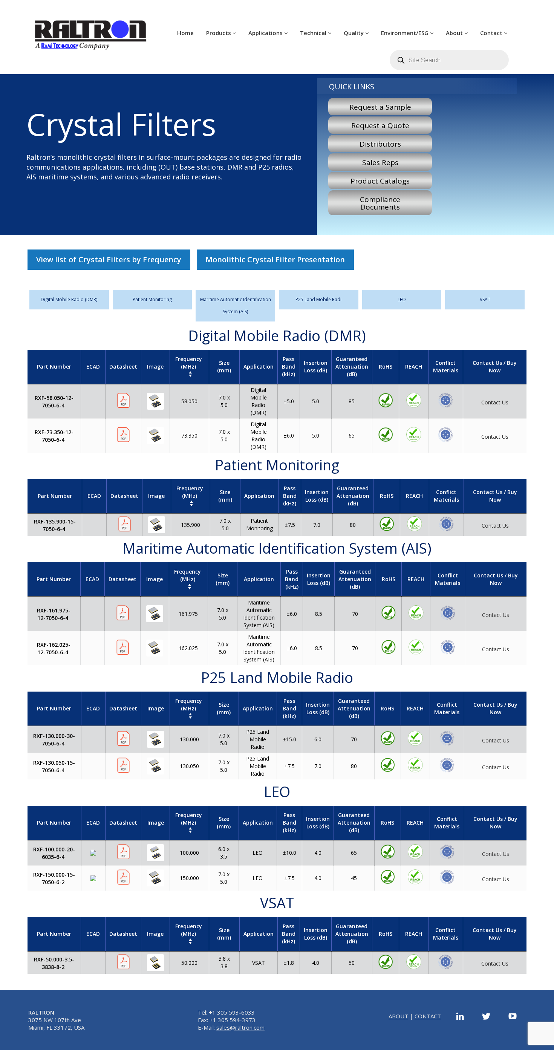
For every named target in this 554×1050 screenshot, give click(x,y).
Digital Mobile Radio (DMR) (69, 299)
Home (185, 33)
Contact (492, 33)
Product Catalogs (380, 181)
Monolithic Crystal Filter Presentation (275, 259)
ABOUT (398, 1016)
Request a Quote (380, 125)
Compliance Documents (380, 203)
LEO (402, 299)
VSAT (485, 299)
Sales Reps (380, 162)
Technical (314, 33)
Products (219, 33)
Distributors (380, 144)
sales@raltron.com (240, 1027)
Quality (354, 33)
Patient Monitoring (152, 299)
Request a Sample (380, 107)
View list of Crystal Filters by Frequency (108, 259)
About (455, 33)
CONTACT (428, 1016)
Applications (266, 33)
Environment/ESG (405, 33)
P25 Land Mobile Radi (318, 299)
